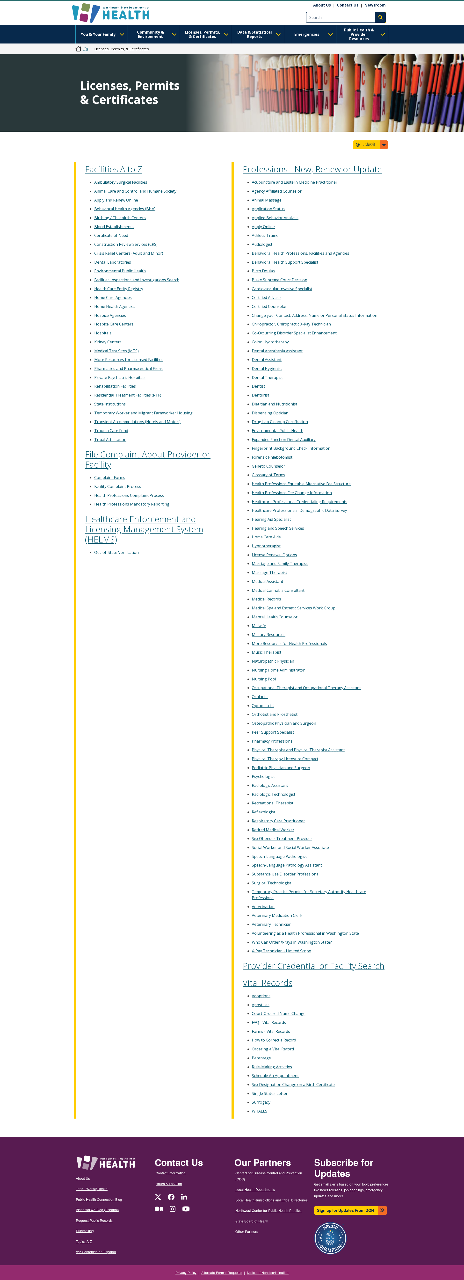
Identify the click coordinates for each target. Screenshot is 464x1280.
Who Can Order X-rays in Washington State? (292, 942)
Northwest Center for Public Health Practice (268, 1210)
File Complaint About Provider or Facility (147, 459)
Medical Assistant (267, 581)
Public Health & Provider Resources (359, 34)
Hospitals (102, 333)
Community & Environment (150, 34)
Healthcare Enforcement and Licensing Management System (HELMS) (144, 529)
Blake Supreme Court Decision (279, 279)
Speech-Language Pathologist (279, 856)
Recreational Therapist (272, 803)
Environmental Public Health (120, 271)
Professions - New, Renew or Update (312, 169)
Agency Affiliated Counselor (277, 191)
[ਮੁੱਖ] (115, 13)
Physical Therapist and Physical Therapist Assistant (298, 749)
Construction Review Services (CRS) (126, 244)
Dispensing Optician (270, 413)
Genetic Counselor (268, 466)
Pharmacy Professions (272, 741)
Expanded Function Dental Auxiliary (284, 439)
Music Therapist (266, 652)
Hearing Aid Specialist (271, 519)
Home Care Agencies (113, 297)
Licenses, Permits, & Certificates (202, 34)
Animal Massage (267, 200)
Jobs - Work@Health (92, 1188)
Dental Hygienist (267, 368)
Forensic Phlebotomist (272, 457)
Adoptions (261, 995)
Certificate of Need (111, 235)
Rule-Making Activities (272, 1067)
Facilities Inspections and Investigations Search (136, 279)
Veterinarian (263, 906)
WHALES (259, 1111)
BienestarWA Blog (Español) (97, 1209)
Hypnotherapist (266, 546)
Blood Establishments (114, 226)
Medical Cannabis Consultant (278, 590)
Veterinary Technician (271, 924)
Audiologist (262, 244)
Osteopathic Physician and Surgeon (284, 723)
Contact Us (347, 5)
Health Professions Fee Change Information (292, 492)
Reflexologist (263, 812)
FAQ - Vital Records (269, 1022)
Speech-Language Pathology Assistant (287, 865)
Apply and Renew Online (116, 200)
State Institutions (110, 404)
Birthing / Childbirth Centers (120, 217)
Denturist (260, 395)
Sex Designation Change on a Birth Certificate (293, 1084)
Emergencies (306, 34)
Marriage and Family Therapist (280, 563)
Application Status (268, 208)
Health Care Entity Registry (118, 288)
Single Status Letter (270, 1093)
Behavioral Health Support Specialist (285, 262)
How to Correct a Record (274, 1040)
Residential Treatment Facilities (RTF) (127, 395)
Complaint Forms (109, 477)
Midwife (259, 625)
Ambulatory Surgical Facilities (120, 182)
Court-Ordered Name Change (278, 1013)
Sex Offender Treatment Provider (282, 838)
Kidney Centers (108, 342)
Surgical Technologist (271, 883)
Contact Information (171, 1173)
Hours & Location (169, 1183)
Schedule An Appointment (275, 1075)
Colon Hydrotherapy (270, 342)
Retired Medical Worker (273, 829)
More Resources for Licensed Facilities (128, 359)
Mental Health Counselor (274, 617)
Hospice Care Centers (113, 324)
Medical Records (266, 599)
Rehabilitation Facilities (115, 386)
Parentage (261, 1058)
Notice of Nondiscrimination (268, 1272)
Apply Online (263, 226)
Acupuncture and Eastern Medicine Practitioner (294, 182)
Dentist (258, 386)
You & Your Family (98, 34)
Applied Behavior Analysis (275, 217)
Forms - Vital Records (271, 1031)
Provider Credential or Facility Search (313, 965)
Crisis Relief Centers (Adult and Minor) (128, 253)
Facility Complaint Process (117, 486)
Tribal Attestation (110, 439)
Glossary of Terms (268, 474)
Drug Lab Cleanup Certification (280, 421)
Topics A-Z (84, 1241)
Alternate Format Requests (221, 1272)
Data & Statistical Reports (254, 34)
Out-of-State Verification (116, 552)
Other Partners (246, 1231)
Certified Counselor (269, 306)
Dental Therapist (267, 377)
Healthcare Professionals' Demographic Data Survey (299, 510)
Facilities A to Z (113, 169)
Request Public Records (94, 1220)
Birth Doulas (263, 271)
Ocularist (260, 696)
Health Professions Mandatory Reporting (131, 504)
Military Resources (268, 634)
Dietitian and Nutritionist (274, 404)
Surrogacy (261, 1102)
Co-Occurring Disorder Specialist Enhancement (294, 333)
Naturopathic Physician (273, 661)
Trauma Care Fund (111, 430)
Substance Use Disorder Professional (285, 874)
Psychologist (263, 776)
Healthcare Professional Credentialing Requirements (299, 501)
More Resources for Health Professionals (289, 643)
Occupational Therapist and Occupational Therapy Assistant (306, 687)
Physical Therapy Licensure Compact (285, 758)
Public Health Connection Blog (99, 1199)
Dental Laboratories (112, 262)
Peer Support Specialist (273, 732)
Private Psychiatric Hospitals (119, 377)
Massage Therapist (269, 572)
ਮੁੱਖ (85, 48)
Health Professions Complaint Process (129, 495)
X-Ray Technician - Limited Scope (281, 951)
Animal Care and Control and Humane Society (135, 191)
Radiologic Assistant (270, 785)
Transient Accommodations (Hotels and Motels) (137, 421)
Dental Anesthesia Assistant (277, 351)
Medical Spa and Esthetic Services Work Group (293, 608)
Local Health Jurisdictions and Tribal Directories (271, 1200)
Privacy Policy (185, 1272)
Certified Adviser (266, 297)
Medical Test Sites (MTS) (116, 351)
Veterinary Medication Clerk (277, 915)
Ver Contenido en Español (96, 1251)
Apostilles (260, 1004)
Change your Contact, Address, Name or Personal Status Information (314, 315)
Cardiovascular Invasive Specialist (282, 288)
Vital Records (267, 982)
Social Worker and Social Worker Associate (290, 847)
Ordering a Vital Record (273, 1049)
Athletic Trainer (266, 235)
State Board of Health (251, 1221)
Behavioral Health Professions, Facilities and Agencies (300, 253)
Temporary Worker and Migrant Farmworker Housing (143, 413)
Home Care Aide (266, 537)
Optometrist (263, 705)
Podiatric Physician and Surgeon (281, 767)
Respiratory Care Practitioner (278, 821)
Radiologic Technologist (273, 794)
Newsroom (375, 5)
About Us (322, 5)
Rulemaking (85, 1230)
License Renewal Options (274, 554)
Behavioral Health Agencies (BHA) (124, 208)
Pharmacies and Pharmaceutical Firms (128, 368)
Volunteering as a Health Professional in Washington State (305, 933)
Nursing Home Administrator (278, 670)
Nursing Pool (264, 679)
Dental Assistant (267, 359)
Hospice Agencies (110, 315)
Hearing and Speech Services (278, 528)
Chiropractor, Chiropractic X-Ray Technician (291, 324)
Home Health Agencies (114, 306)
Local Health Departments (255, 1189)
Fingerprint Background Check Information (291, 448)
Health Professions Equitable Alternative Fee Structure (301, 483)
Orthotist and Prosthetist (274, 714)
